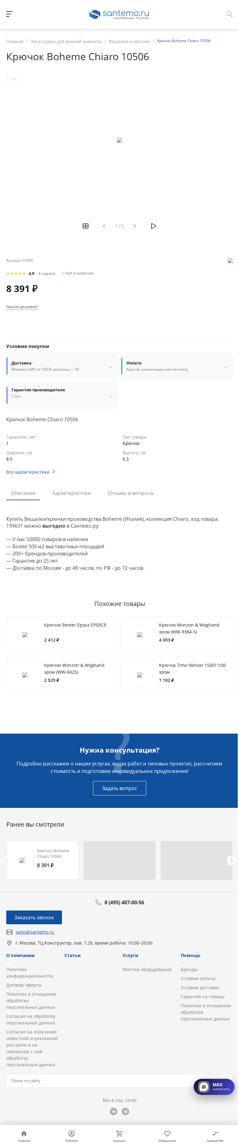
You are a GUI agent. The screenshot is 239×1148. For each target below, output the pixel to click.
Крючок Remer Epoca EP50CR (75, 625)
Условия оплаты (198, 978)
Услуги (130, 955)
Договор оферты (24, 985)
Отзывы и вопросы (131, 493)
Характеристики (71, 493)
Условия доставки (200, 987)
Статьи (72, 955)
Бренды (189, 969)
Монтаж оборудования (147, 969)
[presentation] (7, 861)
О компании (20, 955)
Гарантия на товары (203, 996)
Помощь (190, 955)
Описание (23, 493)
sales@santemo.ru (35, 932)
